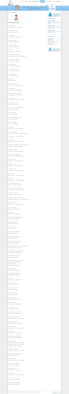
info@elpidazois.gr (53, 44)
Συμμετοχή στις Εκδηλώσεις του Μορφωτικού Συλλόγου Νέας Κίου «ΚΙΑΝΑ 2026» (54, 22)
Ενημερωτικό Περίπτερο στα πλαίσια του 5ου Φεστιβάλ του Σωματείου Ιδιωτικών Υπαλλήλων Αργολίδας (54, 27)
